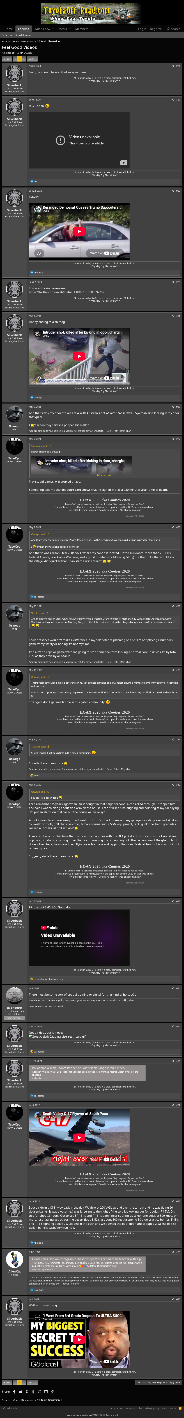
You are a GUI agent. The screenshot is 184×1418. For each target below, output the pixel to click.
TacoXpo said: (38, 613)
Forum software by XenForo (92, 1415)
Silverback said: (39, 446)
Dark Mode (11, 1408)
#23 (178, 190)
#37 (178, 1105)
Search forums (23, 35)
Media (63, 29)
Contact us (117, 1408)
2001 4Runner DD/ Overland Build (46, 1006)
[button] (53, 28)
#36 (178, 1061)
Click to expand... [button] (105, 475)
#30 (178, 670)
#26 (178, 406)
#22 (178, 99)
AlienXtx (14, 1271)
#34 (178, 988)
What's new (42, 29)
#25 (178, 315)
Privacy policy (152, 1408)
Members (81, 29)
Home (8, 29)
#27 (178, 438)
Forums (23, 29)
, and (48, 979)
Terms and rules (133, 1408)
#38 (178, 1201)
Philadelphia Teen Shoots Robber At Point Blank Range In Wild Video (78, 1068)
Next (31, 58)
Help (164, 1408)
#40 (178, 1299)
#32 (178, 784)
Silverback (9, 52)
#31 (178, 739)
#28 (178, 527)
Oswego (14, 426)
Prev (8, 58)
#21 (178, 65)
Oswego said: (38, 534)
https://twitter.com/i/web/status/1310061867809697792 (66, 292)
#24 (178, 281)
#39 (178, 1252)
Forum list (7, 35)
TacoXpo (14, 458)
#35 (178, 1026)
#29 (178, 606)
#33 (178, 901)
